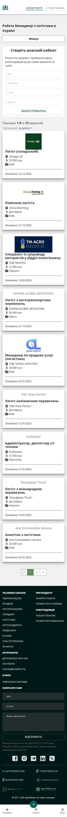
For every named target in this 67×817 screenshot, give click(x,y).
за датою (24, 128)
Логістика (8, 619)
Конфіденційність (14, 669)
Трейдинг (8, 614)
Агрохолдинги (12, 625)
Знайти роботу (45, 598)
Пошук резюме (45, 615)
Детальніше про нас (15, 658)
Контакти (8, 663)
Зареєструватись (33, 111)
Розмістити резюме (49, 603)
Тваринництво (12, 598)
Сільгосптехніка (12, 641)
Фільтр (33, 39)
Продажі (7, 603)
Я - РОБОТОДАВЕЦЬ (55, 8)
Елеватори (9, 630)
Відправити (33, 737)
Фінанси (7, 646)
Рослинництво (12, 609)
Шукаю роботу (34, 8)
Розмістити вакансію (50, 620)
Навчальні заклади (14, 681)
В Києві (6, 635)
